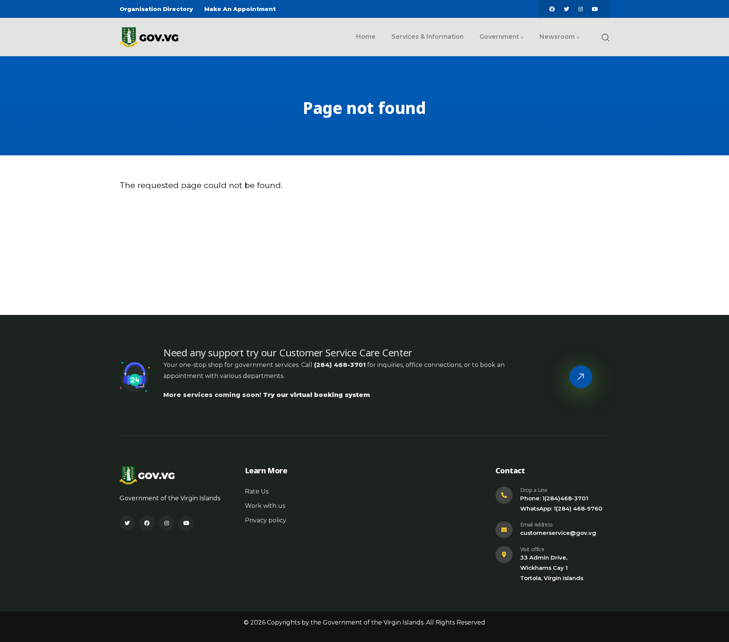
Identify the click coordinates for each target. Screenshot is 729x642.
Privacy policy (265, 520)
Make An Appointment (240, 9)
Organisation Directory (156, 9)
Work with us (265, 505)
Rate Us (256, 491)
